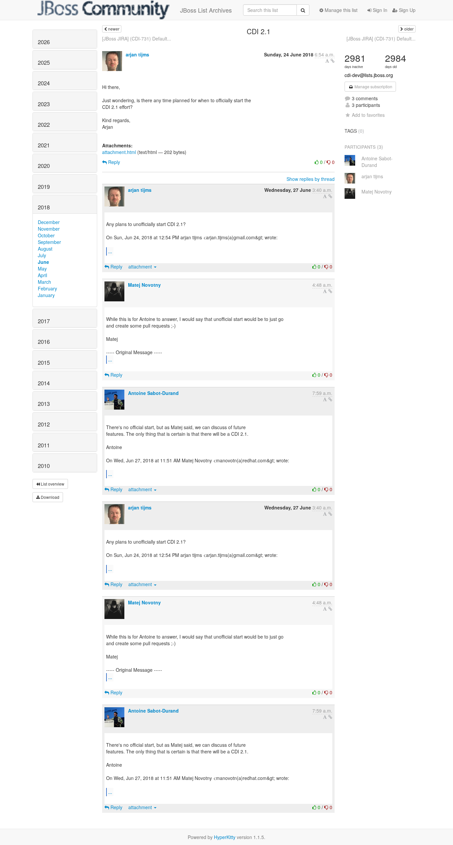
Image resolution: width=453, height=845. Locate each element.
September (49, 242)
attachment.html (119, 152)
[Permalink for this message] (333, 61)
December (49, 222)
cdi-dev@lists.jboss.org (369, 75)
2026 (44, 42)
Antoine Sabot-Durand (153, 393)
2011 (44, 445)
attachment (140, 266)
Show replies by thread (311, 179)
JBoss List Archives (206, 10)
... (110, 251)
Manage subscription (373, 86)
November (49, 228)
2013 (44, 404)
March (44, 281)
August (45, 248)
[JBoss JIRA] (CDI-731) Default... (136, 38)
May (42, 268)
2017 (44, 321)
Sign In (379, 10)
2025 (44, 62)
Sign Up (407, 10)
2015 (44, 362)
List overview (52, 484)
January (46, 295)
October (46, 235)
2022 (44, 124)
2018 (44, 207)
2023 (44, 104)
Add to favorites (368, 115)
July (42, 255)
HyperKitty (224, 837)
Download (49, 497)
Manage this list (340, 10)
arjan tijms (137, 54)
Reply (113, 162)
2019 (44, 187)
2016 (44, 342)
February (47, 288)
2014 (44, 383)
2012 (44, 424)
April (42, 275)
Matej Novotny (144, 284)
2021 (44, 145)
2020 (44, 166)
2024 (44, 83)
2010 (44, 466)
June (43, 262)
